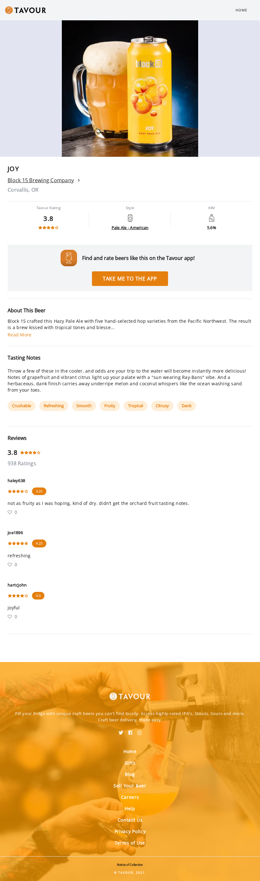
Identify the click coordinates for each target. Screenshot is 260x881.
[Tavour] (130, 692)
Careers (130, 797)
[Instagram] (139, 730)
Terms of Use (130, 843)
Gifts (130, 763)
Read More (19, 335)
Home (241, 10)
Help (130, 808)
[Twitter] (121, 730)
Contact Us (130, 820)
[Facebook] (130, 730)
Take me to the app (130, 278)
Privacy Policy (130, 831)
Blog (130, 774)
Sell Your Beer (130, 786)
